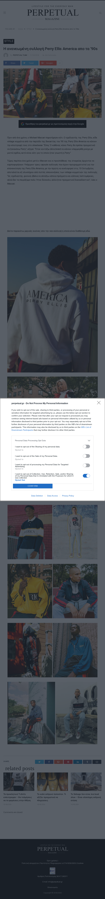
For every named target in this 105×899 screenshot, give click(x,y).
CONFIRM (33, 486)
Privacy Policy (68, 496)
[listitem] (52, 440)
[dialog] (52, 449)
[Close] (99, 403)
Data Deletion (37, 496)
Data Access (52, 496)
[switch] (86, 446)
